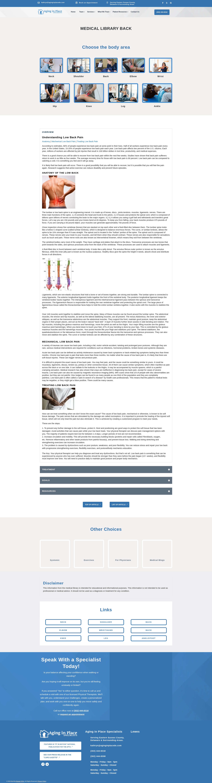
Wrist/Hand (106, 630)
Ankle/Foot (149, 638)
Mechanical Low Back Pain (64, 141)
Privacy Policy (42, 781)
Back (149, 622)
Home (73, 12)
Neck (63, 622)
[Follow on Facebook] (162, 2)
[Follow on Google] (170, 2)
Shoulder (106, 622)
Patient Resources (120, 12)
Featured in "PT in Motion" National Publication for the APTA (59, 745)
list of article (119, 505)
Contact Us (135, 12)
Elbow (63, 630)
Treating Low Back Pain (87, 141)
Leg (106, 638)
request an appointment (72, 714)
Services (90, 12)
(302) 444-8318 (161, 12)
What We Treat (103, 12)
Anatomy (46, 141)
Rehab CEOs (20, 781)
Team (81, 12)
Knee (63, 638)
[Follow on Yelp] (166, 2)
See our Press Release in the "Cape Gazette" (57, 756)
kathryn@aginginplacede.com (53, 2)
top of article (92, 505)
